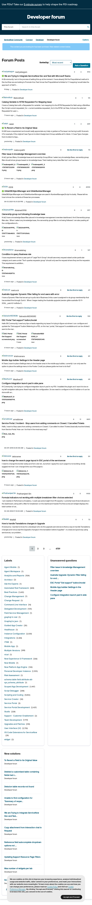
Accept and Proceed (71, 897)
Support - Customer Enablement (19, 716)
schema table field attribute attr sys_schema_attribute (18, 681)
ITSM (6, 642)
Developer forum (26, 90)
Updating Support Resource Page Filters (22, 857)
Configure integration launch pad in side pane (22, 383)
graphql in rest (10, 617)
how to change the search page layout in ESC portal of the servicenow (33, 460)
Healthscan (9, 629)
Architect (8, 580)
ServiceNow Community (13, 40)
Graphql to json (11, 621)
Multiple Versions (12, 650)
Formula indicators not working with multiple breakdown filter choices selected (37, 497)
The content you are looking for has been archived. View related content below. (40, 47)
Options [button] (85, 40)
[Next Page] (66, 548)
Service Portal (10, 703)
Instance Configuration (14, 633)
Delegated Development (15, 609)
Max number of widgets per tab (18, 868)
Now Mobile (9, 663)
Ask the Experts (11, 584)
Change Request (12, 600)
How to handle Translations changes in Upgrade (23, 523)
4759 (58, 548)
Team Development (13, 720)
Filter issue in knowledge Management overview (24, 154)
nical (6, 654)
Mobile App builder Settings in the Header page (23, 360)
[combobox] (55, 27)
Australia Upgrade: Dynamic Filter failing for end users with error (30, 294)
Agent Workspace (12, 571)
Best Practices (10, 592)
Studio (7, 711)
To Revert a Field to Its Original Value (20, 128)
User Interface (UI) (12, 728)
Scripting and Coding (13, 695)
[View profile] (8, 72)
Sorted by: (44, 62)
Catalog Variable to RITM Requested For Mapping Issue (27, 102)
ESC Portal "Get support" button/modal (19, 320)
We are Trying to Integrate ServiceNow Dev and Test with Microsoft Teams (37, 76)
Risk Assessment (12, 675)
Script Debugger (11, 691)
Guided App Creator (13, 625)
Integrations (9, 638)
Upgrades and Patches (14, 724)
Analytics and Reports (14, 575)
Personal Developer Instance (17, 671)
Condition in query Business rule (16, 254)
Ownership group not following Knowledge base (23, 214)
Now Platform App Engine (15, 667)
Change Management (14, 596)
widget (7, 739)
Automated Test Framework (16, 588)
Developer (40, 40)
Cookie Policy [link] (52, 887)
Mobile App (9, 646)
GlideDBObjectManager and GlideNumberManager (27, 191)
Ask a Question (81, 65)
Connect (29, 40)
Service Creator (11, 699)
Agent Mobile (10, 567)
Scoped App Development (16, 686)
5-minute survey (33, 4)
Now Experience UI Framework (18, 658)
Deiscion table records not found (19, 786)
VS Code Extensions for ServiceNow (20, 732)
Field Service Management (16, 613)
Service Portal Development (17, 707)
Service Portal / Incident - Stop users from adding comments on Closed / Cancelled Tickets (43, 423)
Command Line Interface (15, 604)
